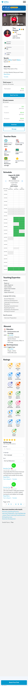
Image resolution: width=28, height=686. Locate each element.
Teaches (9, 41)
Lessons (9, 52)
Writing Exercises (7, 517)
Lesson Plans (6, 515)
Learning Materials (20, 513)
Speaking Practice (13, 511)
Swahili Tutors (6, 522)
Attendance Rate (7, 153)
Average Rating (19, 160)
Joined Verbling (19, 143)
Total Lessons (19, 152)
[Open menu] (24, 2)
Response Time (8, 143)
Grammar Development (9, 519)
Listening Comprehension (17, 515)
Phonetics (5, 511)
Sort (4, 458)
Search (5, 446)
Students (9, 47)
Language (5, 452)
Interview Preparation (8, 513)
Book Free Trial (14, 682)
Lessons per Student (7, 161)
